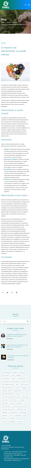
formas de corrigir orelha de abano (11, 397)
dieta (17, 384)
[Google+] (12, 292)
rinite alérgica (22, 412)
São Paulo (4, 418)
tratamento (12, 418)
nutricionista (5, 403)
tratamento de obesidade (8, 421)
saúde (24, 415)
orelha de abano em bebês (19, 406)
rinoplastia (4, 415)
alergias (15, 372)
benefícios (18, 375)
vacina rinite (20, 421)
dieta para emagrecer (7, 387)
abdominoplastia (6, 372)
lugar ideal (4, 400)
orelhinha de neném (22, 409)
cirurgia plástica (22, 378)
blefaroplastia (5, 378)
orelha (26, 403)
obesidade (19, 403)
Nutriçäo (14, 22)
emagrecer (24, 387)
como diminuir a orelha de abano (10, 381)
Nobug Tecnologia (15, 464)
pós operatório (13, 412)
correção (23, 381)
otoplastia (4, 412)
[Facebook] (3, 292)
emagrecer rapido (6, 390)
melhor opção (13, 400)
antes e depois (5, 375)
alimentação (22, 372)
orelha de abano (6, 406)
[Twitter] (7, 292)
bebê (13, 375)
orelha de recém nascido (8, 409)
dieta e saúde (24, 384)
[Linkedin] (16, 292)
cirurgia (13, 378)
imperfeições (25, 397)
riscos (11, 415)
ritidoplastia (18, 415)
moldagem (22, 400)
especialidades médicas (8, 393)
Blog (8, 22)
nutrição (12, 403)
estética (18, 393)
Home (3, 22)
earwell (17, 387)
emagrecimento (17, 390)
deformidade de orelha (8, 384)
